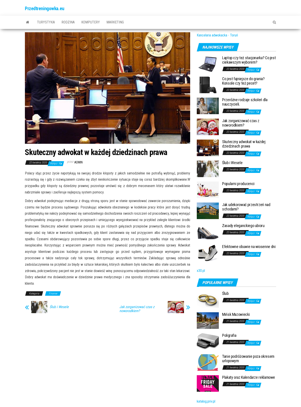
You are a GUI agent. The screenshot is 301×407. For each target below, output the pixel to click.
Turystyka (46, 22)
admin (78, 162)
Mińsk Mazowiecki (236, 314)
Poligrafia (229, 335)
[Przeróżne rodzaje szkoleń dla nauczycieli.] (208, 106)
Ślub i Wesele (59, 307)
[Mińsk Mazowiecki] (208, 320)
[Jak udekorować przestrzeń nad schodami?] (208, 210)
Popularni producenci (238, 183)
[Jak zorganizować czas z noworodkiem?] (208, 127)
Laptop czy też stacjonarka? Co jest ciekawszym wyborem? (249, 59)
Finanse (53, 293)
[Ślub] (208, 299)
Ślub (225, 293)
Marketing (115, 22)
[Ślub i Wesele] (208, 169)
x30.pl (201, 271)
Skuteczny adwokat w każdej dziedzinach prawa (244, 143)
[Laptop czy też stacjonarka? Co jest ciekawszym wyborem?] (208, 64)
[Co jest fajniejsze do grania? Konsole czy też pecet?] (208, 85)
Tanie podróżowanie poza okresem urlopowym (248, 358)
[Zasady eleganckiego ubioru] (208, 231)
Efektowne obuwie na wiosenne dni (248, 246)
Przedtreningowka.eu (44, 8)
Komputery (90, 22)
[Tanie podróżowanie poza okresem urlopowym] (208, 362)
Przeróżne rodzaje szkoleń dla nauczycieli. (245, 101)
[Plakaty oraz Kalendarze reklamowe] (208, 383)
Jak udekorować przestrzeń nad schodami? (246, 206)
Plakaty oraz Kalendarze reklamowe (248, 377)
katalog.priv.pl (206, 401)
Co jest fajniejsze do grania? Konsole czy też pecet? (243, 80)
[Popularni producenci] (208, 189)
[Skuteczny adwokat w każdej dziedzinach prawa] (208, 148)
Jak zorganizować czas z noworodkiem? (136, 309)
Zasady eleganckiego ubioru (243, 225)
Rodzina (68, 22)
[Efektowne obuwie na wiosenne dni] (208, 252)
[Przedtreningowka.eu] (28, 22)
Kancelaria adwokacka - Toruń (217, 35)
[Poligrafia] (208, 341)
